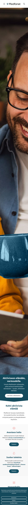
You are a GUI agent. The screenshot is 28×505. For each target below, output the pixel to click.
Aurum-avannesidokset (15, 437)
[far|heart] (14, 428)
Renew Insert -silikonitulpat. (16, 465)
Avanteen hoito (14, 432)
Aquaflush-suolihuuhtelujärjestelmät (12, 463)
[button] (4, 4)
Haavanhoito (14, 487)
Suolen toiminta (14, 457)
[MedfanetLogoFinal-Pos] (14, 4)
